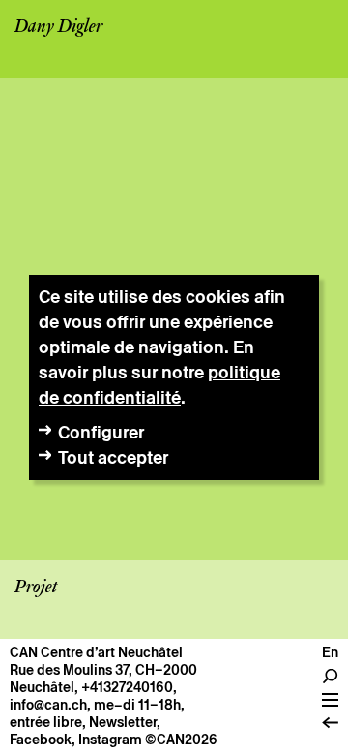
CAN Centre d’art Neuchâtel (96, 652)
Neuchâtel (42, 687)
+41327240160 (127, 687)
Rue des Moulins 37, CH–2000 (103, 670)
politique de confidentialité (159, 384)
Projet (35, 587)
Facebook (41, 739)
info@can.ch (48, 704)
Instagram (110, 739)
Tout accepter (113, 457)
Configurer (101, 432)
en (330, 652)
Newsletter (123, 722)
